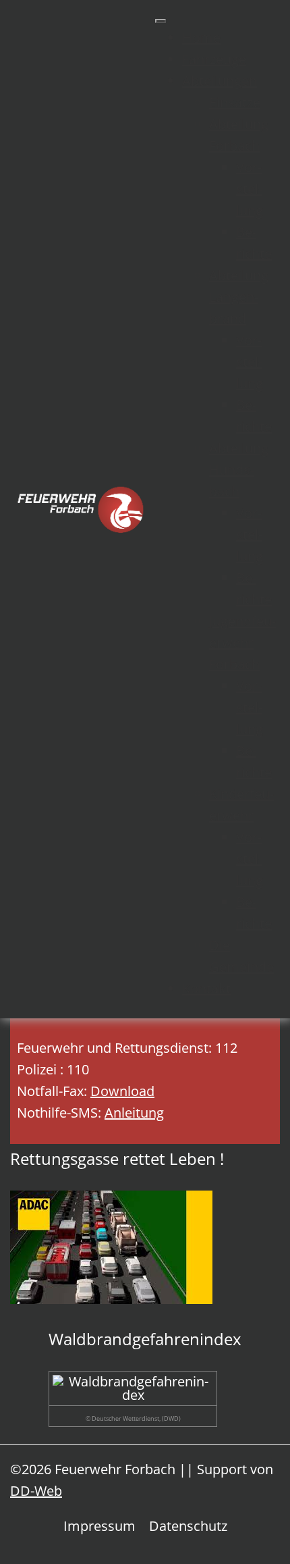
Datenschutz (188, 1526)
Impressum (99, 1526)
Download (122, 1091)
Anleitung (134, 1112)
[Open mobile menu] (160, 21)
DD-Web (36, 1491)
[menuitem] (201, 37)
